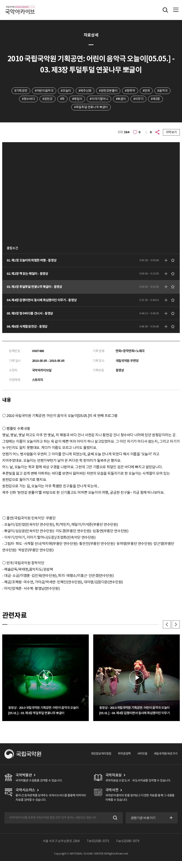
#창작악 (130, 91)
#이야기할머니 (99, 99)
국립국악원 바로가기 (166, 753)
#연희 (146, 91)
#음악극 (162, 91)
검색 (114, 818)
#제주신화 (85, 91)
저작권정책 (124, 753)
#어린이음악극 (44, 91)
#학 (62, 99)
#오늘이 (66, 91)
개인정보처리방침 (101, 753)
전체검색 (165, 10)
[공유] (158, 132)
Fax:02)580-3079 (127, 841)
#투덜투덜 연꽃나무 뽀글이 (91, 107)
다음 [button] (176, 624)
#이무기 (138, 99)
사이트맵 (142, 753)
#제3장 (155, 99)
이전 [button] (167, 624)
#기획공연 (20, 91)
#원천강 (47, 99)
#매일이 (77, 99)
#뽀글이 (121, 99)
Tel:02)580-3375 (98, 841)
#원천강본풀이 (108, 91)
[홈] (20, 5)
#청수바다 (28, 99)
